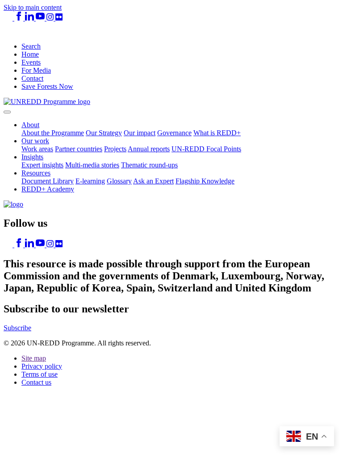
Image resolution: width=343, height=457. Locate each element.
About (30, 125)
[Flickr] (59, 18)
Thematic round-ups (149, 165)
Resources (35, 173)
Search (31, 46)
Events (31, 62)
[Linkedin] (30, 18)
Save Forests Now (47, 86)
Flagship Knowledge (205, 181)
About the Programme (52, 133)
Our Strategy (104, 133)
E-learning (90, 181)
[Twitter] (9, 18)
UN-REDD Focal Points (206, 149)
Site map (33, 358)
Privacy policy (41, 366)
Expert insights (42, 165)
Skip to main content (33, 7)
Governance (174, 133)
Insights (32, 157)
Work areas (37, 149)
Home (30, 54)
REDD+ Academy (47, 189)
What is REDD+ (217, 133)
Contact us (36, 382)
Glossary (119, 181)
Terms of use (39, 374)
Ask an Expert (153, 181)
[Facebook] (19, 18)
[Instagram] (50, 18)
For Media (36, 70)
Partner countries (78, 149)
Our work (35, 141)
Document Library (47, 181)
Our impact (139, 133)
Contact (32, 78)
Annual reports (149, 149)
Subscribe (17, 328)
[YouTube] (41, 18)
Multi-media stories (92, 165)
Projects (115, 149)
